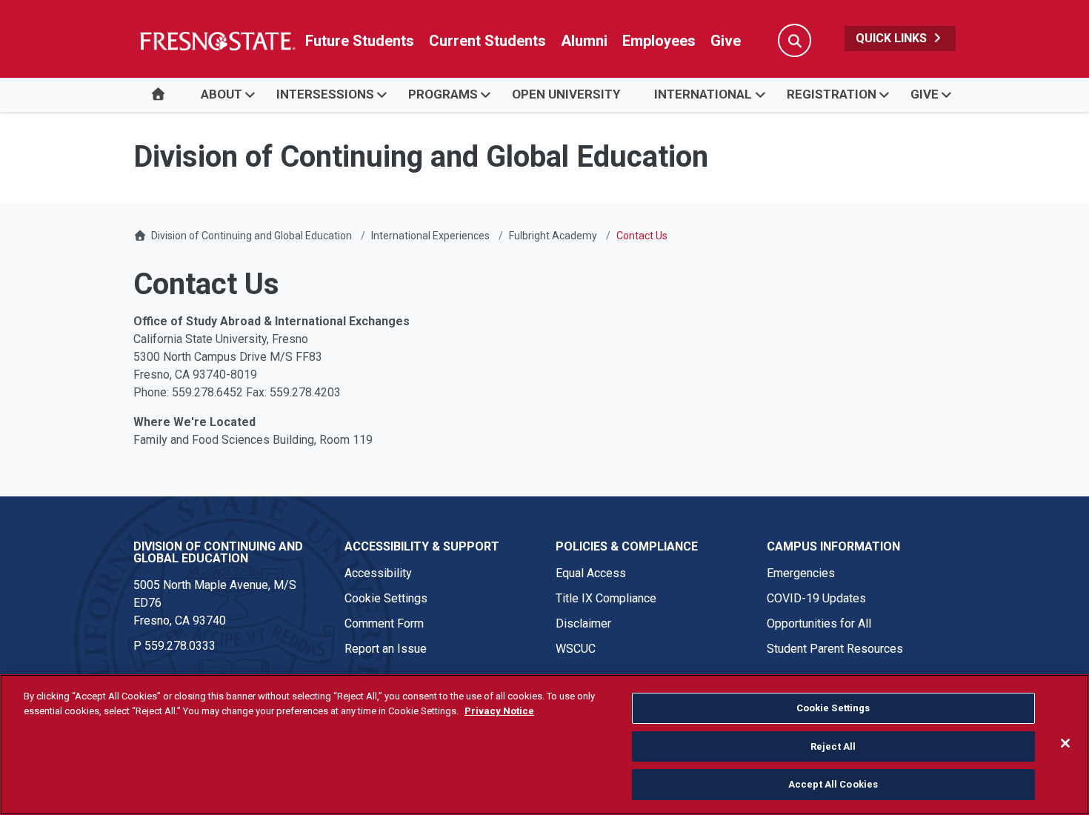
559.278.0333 (180, 646)
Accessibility (378, 573)
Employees (659, 41)
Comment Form (384, 623)
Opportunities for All (819, 623)
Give (725, 41)
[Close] (1065, 743)
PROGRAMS (443, 94)
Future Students (359, 41)
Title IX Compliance (606, 598)
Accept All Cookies (833, 784)
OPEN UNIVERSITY (566, 94)
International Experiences (430, 236)
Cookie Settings (385, 598)
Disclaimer (583, 623)
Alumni (584, 41)
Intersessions (325, 94)
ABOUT (221, 94)
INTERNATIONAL (703, 94)
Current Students (487, 41)
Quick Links (893, 38)
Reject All (833, 746)
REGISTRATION (831, 94)
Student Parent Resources (835, 649)
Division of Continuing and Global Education (251, 236)
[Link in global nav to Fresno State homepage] (216, 41)
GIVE (924, 94)
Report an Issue (385, 649)
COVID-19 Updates (816, 598)
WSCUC (576, 649)
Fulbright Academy (553, 236)
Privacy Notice (499, 710)
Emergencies (801, 573)
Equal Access (591, 573)
